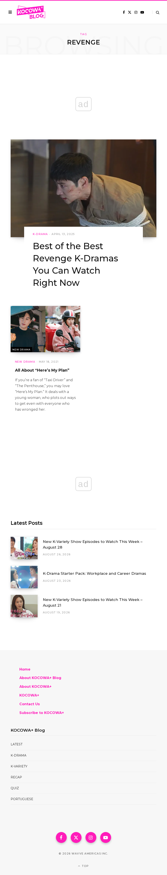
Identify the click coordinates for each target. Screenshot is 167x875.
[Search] (155, 12)
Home (24, 669)
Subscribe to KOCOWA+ (41, 713)
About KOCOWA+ (35, 687)
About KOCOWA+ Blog (40, 678)
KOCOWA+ (29, 695)
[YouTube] (105, 837)
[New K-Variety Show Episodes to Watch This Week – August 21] (27, 606)
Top (85, 866)
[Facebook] (61, 837)
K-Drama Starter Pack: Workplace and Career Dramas (94, 573)
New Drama (21, 349)
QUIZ (15, 788)
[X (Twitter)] (76, 837)
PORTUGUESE (22, 799)
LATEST (16, 744)
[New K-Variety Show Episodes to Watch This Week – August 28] (27, 548)
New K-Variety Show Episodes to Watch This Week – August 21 (92, 602)
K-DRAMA (18, 755)
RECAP (16, 777)
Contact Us (29, 704)
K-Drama (40, 234)
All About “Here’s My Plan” (42, 370)
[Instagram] (90, 837)
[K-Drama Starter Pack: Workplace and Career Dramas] (27, 577)
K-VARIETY (19, 766)
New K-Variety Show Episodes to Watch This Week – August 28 (92, 544)
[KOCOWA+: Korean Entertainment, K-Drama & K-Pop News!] (31, 12)
